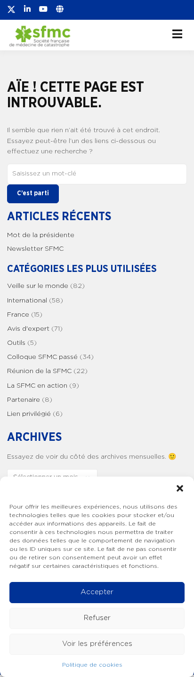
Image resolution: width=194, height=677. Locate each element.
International (27, 300)
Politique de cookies (92, 665)
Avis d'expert (28, 329)
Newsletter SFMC (35, 249)
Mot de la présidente (40, 235)
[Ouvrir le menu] (177, 34)
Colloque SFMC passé (42, 357)
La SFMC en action (37, 385)
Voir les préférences (97, 643)
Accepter (97, 592)
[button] (180, 488)
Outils (16, 343)
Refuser (97, 617)
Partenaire (23, 400)
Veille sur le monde (37, 286)
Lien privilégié (29, 414)
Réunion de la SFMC (39, 371)
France (18, 314)
